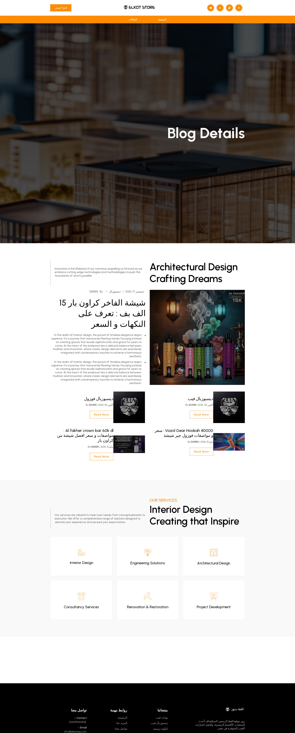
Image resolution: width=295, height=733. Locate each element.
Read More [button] (201, 414)
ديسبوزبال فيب (200, 398)
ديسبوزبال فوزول (98, 398)
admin (192, 404)
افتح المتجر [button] (60, 7)
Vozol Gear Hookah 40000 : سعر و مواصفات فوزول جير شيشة (184, 433)
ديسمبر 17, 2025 (134, 291)
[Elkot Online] (139, 8)
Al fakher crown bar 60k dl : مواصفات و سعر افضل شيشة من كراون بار (85, 435)
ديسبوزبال (115, 291)
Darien (93, 291)
